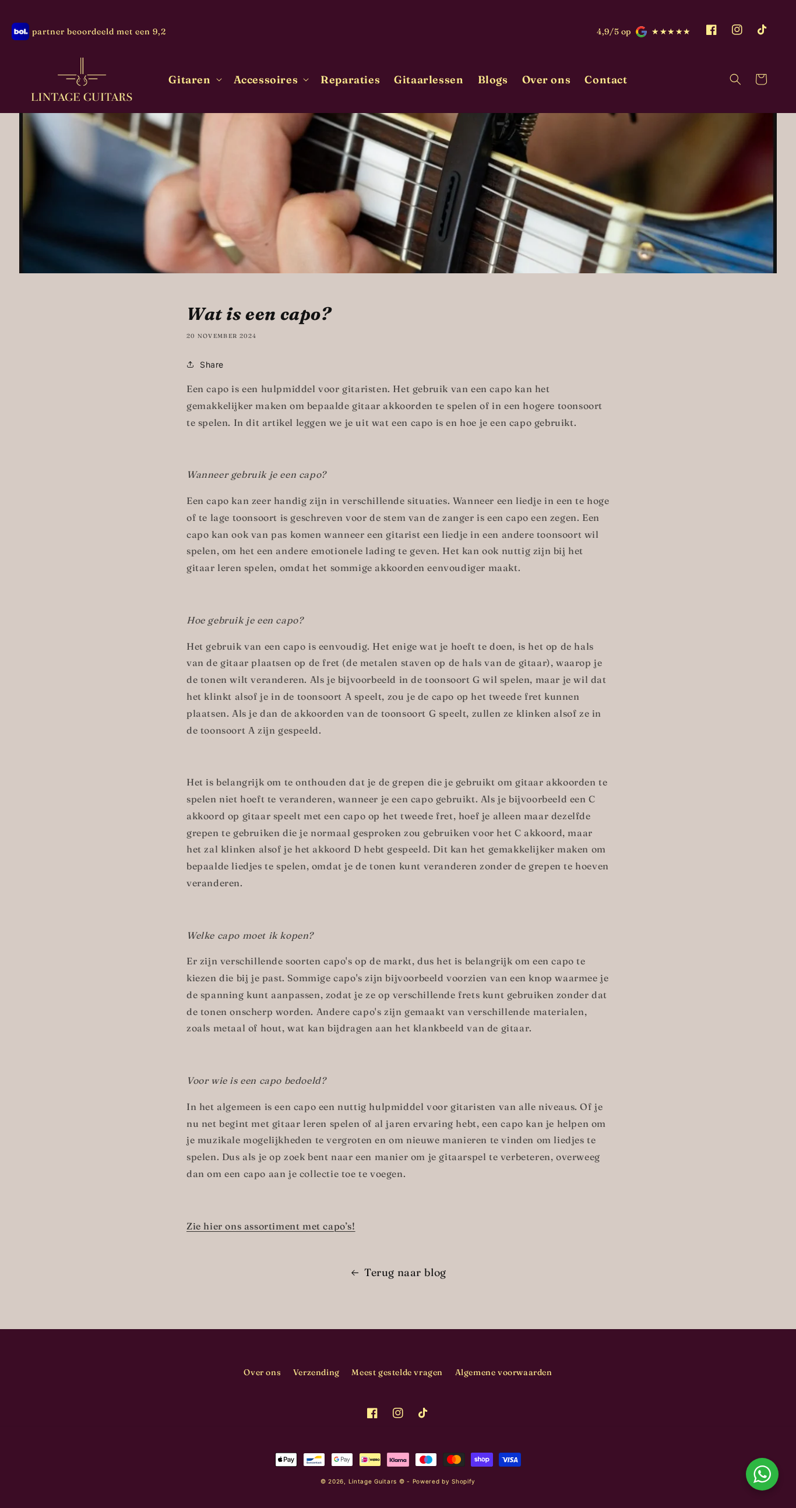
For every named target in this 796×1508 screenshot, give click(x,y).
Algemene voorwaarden (503, 1372)
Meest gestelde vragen (397, 1372)
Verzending (316, 1372)
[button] (193, 79)
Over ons (262, 1372)
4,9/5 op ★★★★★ (644, 31)
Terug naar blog (405, 1272)
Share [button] (212, 364)
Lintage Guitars (372, 1481)
